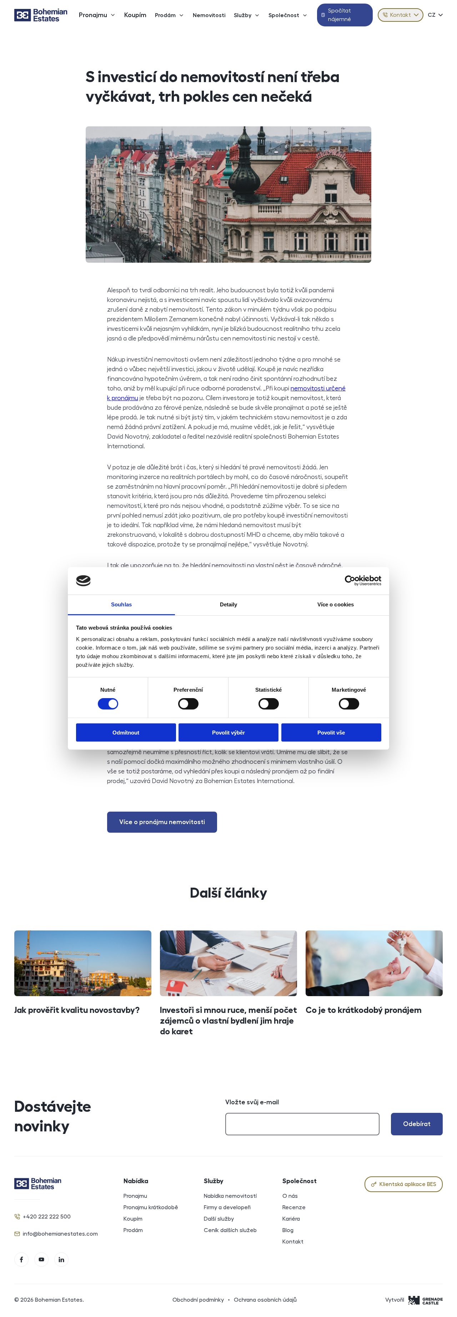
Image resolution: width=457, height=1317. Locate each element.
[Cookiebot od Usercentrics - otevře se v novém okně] (350, 580)
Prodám (165, 15)
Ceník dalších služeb (230, 1230)
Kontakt (400, 15)
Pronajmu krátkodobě (151, 1207)
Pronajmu (93, 15)
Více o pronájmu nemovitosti (162, 822)
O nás (290, 1196)
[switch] (188, 704)
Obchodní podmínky (198, 1300)
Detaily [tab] (228, 604)
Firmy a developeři (227, 1207)
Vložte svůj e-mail (252, 1102)
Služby (242, 15)
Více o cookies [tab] (335, 604)
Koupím (135, 15)
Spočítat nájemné (339, 15)
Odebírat (417, 1124)
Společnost (283, 15)
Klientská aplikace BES (408, 1184)
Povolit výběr (228, 732)
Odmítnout (125, 732)
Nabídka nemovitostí (230, 1196)
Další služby (219, 1219)
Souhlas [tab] (121, 604)
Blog (287, 1230)
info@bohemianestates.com (60, 1234)
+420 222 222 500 (47, 1217)
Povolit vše (331, 732)
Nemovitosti (209, 15)
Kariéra (291, 1219)
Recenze (294, 1207)
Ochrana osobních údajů (265, 1300)
